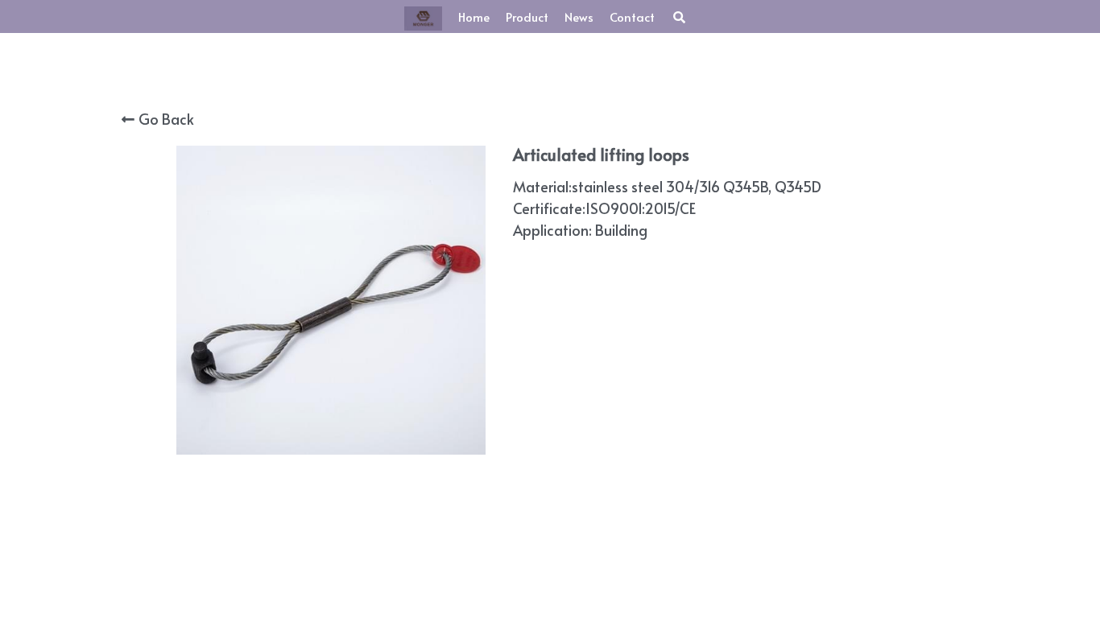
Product (527, 16)
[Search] (679, 17)
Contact (632, 16)
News (578, 16)
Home (474, 16)
